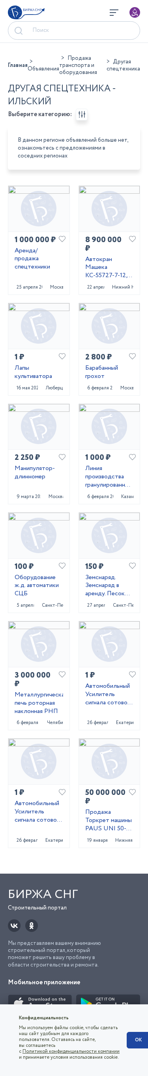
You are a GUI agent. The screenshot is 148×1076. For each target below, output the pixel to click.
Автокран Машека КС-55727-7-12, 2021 (106, 268)
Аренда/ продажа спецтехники (32, 259)
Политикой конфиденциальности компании (71, 1051)
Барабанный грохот (101, 372)
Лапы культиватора (33, 372)
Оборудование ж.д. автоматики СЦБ (37, 586)
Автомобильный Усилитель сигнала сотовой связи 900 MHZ (108, 694)
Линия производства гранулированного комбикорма (109, 477)
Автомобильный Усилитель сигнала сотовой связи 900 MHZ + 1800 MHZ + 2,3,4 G (37, 812)
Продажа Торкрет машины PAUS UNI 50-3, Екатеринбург (108, 820)
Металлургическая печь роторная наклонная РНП (39, 703)
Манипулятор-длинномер (35, 473)
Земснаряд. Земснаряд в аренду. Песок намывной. (105, 586)
